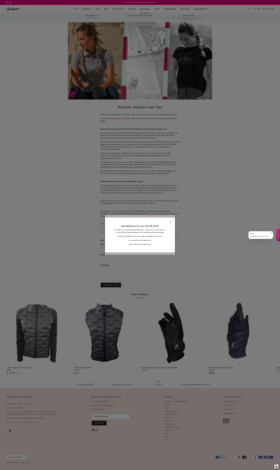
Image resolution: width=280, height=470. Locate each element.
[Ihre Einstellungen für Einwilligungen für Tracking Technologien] (276, 466)
